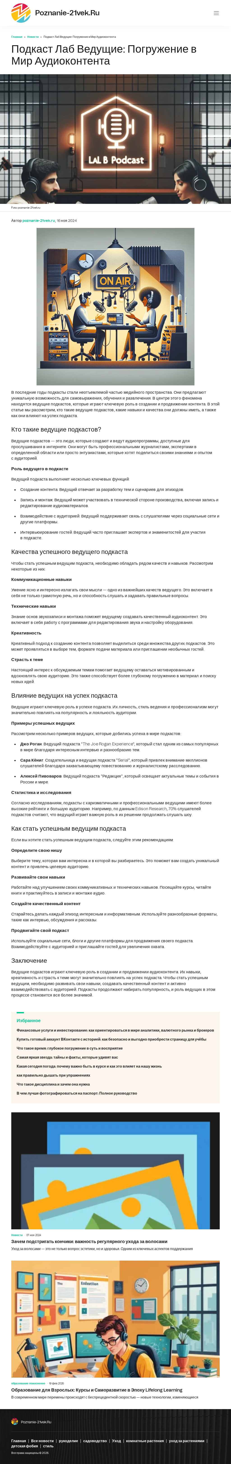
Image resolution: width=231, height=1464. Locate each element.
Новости (33, 37)
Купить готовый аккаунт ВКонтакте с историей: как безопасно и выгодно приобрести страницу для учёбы (115, 1039)
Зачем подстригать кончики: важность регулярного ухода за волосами (115, 1182)
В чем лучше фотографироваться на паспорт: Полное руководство (115, 1093)
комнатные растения (145, 1441)
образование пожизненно (28, 1383)
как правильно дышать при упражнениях (115, 1075)
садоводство (95, 1441)
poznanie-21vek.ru (36, 1422)
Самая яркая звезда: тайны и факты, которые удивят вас (115, 1057)
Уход (116, 1441)
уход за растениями (186, 1441)
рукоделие (68, 1441)
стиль (48, 1446)
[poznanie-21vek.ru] (21, 13)
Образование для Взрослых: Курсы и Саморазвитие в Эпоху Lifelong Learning (115, 1330)
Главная (16, 37)
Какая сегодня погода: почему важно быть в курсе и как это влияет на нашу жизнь (115, 1066)
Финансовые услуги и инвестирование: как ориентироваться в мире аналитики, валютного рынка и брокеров (115, 1030)
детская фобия (24, 1446)
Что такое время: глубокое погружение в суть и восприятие (115, 1048)
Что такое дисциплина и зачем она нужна (115, 1084)
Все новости (42, 1441)
